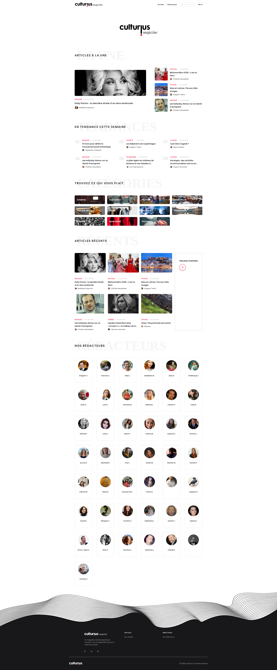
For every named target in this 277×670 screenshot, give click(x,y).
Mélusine (147, 326)
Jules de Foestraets (118, 329)
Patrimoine (131, 157)
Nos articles (128, 637)
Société (129, 140)
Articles (161, 4)
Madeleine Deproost (86, 108)
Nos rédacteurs (168, 637)
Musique (78, 99)
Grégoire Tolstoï (179, 95)
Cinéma (111, 319)
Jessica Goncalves (180, 167)
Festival (173, 69)
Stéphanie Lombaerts (93, 150)
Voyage (173, 85)
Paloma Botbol (178, 147)
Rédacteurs (172, 4)
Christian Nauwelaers (181, 79)
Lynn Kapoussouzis (136, 167)
